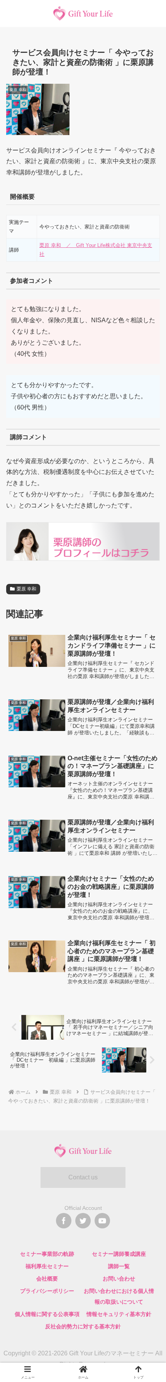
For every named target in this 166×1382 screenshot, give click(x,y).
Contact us (83, 1177)
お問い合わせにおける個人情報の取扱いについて (119, 1296)
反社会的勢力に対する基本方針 (83, 1326)
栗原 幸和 (26, 589)
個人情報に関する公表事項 (47, 1314)
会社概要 (47, 1278)
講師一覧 (119, 1266)
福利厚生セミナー (47, 1266)
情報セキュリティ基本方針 (118, 1314)
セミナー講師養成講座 (119, 1254)
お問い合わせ (119, 1278)
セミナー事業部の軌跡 (47, 1254)
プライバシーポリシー (47, 1291)
